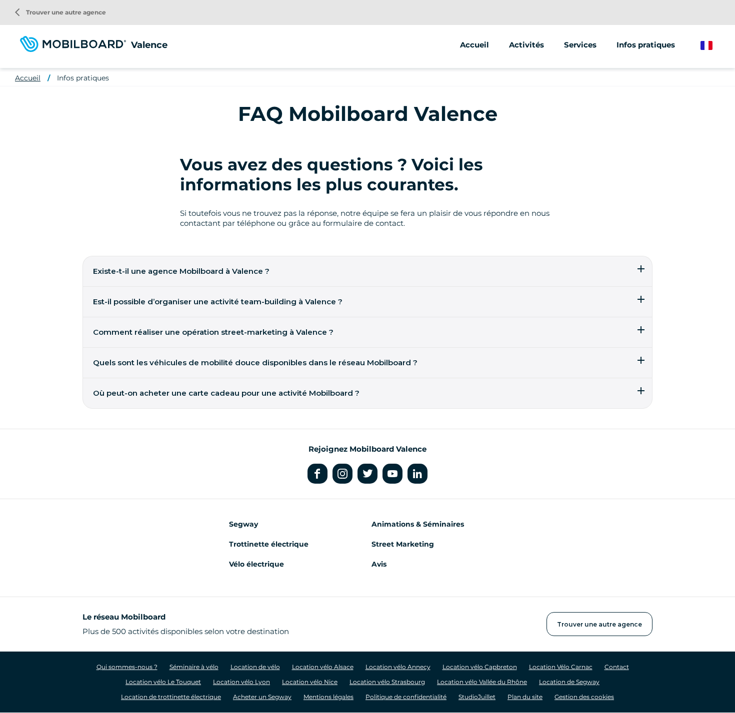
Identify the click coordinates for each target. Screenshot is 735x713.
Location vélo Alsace (323, 667)
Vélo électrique (256, 564)
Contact (616, 667)
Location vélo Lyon (241, 682)
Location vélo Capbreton (479, 667)
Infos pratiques (645, 44)
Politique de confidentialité (406, 697)
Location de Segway (569, 682)
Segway (243, 524)
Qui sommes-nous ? (127, 667)
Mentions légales (329, 697)
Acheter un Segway (262, 697)
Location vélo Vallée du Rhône (482, 682)
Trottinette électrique (268, 544)
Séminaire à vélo (194, 667)
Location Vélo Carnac (560, 667)
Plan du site (525, 697)
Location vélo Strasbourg (387, 682)
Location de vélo (255, 667)
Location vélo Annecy (398, 667)
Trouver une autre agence (60, 12)
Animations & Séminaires (418, 524)
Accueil (474, 44)
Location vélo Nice (310, 682)
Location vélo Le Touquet (163, 682)
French (713, 45)
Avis (379, 564)
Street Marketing (403, 544)
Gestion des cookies (584, 697)
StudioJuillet (477, 697)
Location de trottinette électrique (171, 697)
